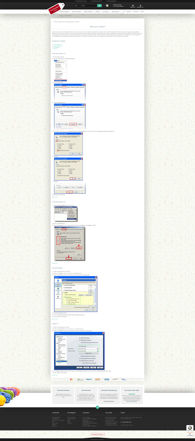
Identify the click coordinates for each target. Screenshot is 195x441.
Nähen (68, 420)
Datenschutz (55, 423)
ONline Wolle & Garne (87, 421)
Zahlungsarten (55, 418)
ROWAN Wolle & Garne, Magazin (90, 423)
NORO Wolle (85, 420)
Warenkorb (132, 7)
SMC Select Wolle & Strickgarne (90, 425)
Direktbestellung (109, 395)
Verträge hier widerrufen (97, 434)
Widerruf (54, 424)
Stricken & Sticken (71, 418)
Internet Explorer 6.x (57, 46)
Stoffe (68, 421)
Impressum (54, 425)
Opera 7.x (55, 48)
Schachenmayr (86, 424)
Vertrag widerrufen (56, 417)
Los (99, 5)
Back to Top (55, 197)
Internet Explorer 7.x (57, 44)
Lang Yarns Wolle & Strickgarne (89, 418)
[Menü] (192, 426)
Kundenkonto (140, 7)
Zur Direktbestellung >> (109, 401)
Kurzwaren (69, 423)
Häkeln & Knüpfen (71, 417)
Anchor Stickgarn (86, 417)
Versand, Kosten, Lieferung (58, 420)
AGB (53, 421)
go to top (96, 409)
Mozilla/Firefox (56, 47)
